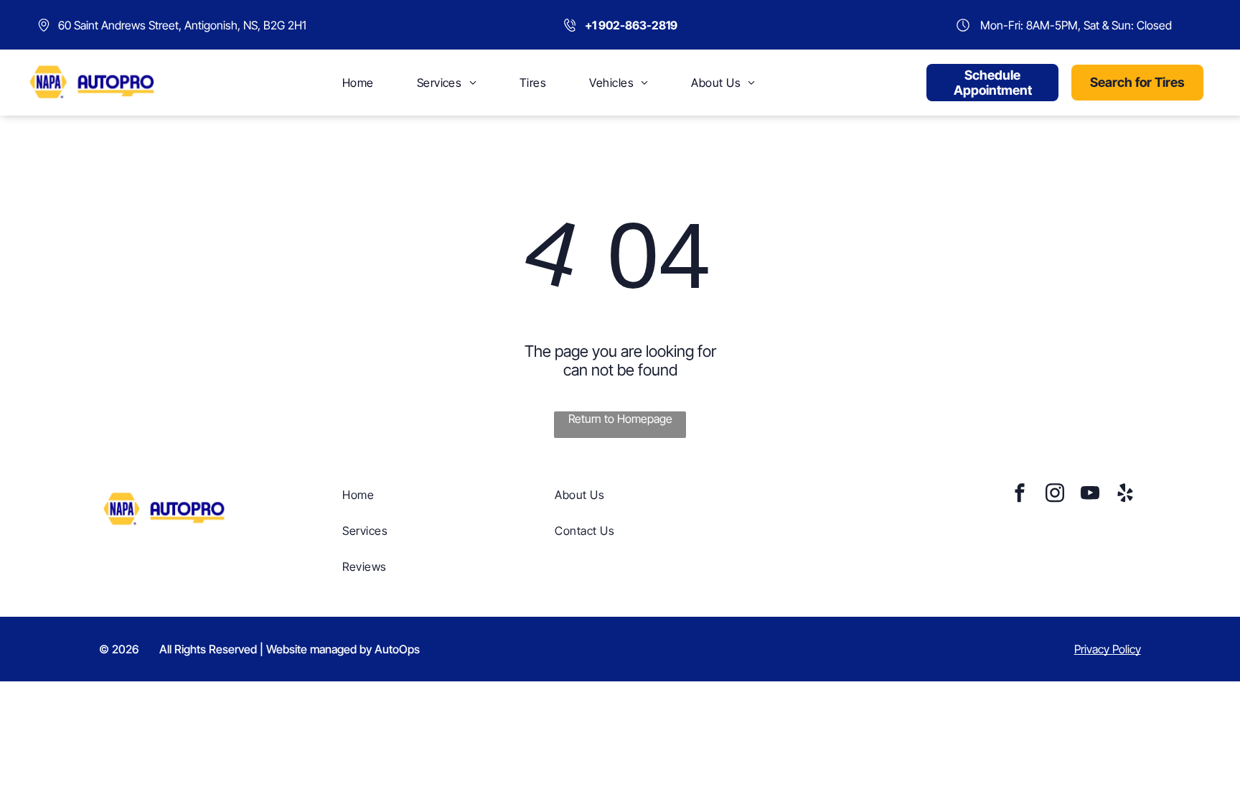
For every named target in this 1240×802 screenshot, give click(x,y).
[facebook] (1019, 494)
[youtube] (1090, 494)
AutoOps (397, 649)
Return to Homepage (620, 418)
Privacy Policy (1107, 649)
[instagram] (1055, 494)
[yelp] (1125, 494)
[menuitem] (358, 82)
